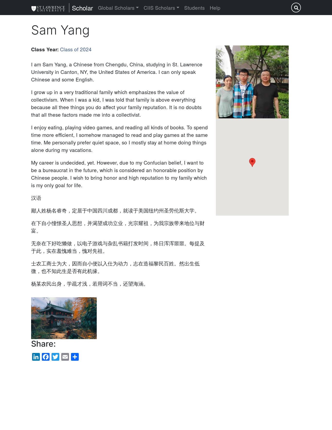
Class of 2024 (76, 49)
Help (215, 7)
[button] (252, 81)
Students (194, 7)
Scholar (82, 7)
